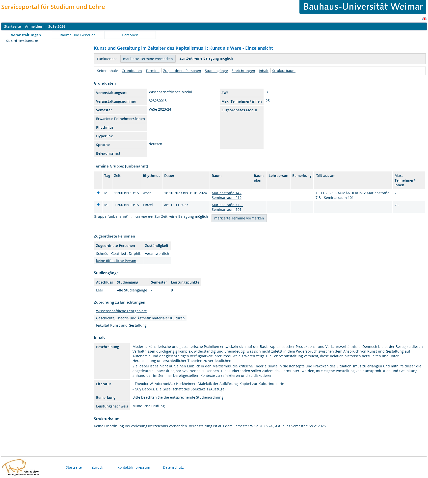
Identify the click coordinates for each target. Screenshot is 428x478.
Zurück (97, 467)
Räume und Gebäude (78, 34)
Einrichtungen (243, 70)
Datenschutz (173, 467)
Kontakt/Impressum (133, 467)
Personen (130, 34)
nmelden (33, 26)
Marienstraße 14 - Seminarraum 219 (226, 195)
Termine (153, 70)
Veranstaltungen (26, 34)
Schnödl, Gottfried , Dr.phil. (118, 253)
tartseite (12, 26)
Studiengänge (216, 70)
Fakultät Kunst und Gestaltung (121, 325)
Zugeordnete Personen (182, 70)
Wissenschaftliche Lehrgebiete (121, 311)
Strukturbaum (283, 70)
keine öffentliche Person (116, 260)
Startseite (31, 41)
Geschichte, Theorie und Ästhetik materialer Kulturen (140, 318)
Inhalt (263, 70)
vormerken (144, 216)
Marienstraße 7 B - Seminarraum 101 (227, 207)
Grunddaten (132, 70)
